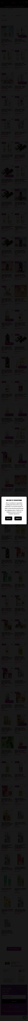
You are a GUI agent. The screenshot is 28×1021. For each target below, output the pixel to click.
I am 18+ (8, 518)
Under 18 (18, 518)
